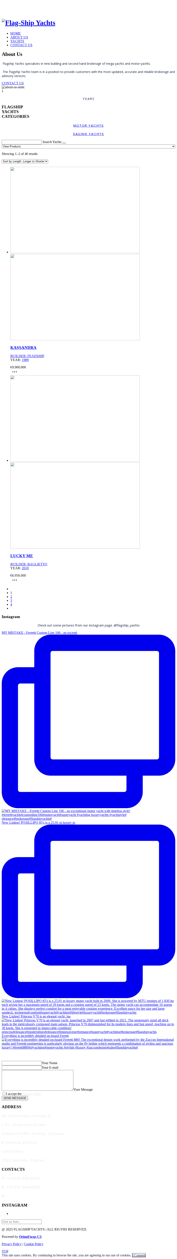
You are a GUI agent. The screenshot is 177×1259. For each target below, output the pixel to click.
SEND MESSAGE (14, 1098)
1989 (25, 360)
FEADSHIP (35, 356)
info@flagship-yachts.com (34, 1196)
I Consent (138, 1255)
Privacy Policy (32, 1094)
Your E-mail (50, 1067)
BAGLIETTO (37, 564)
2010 (25, 568)
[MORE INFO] (15, 373)
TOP (5, 1251)
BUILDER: (18, 356)
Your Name (49, 1063)
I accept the (24, 1094)
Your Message (83, 1089)
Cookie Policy (33, 1244)
